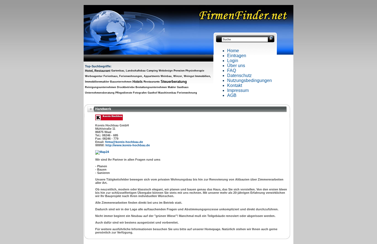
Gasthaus (183, 87)
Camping (152, 70)
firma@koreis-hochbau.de (124, 142)
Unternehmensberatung (100, 92)
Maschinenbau (167, 92)
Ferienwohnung (187, 92)
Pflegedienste (123, 92)
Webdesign (166, 70)
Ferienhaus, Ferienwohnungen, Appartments (131, 76)
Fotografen (140, 92)
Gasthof (152, 92)
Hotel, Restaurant (97, 70)
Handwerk (103, 109)
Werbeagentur (94, 76)
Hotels (137, 82)
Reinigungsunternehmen (100, 87)
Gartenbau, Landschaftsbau (128, 70)
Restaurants (152, 81)
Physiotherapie (194, 70)
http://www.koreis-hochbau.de (127, 145)
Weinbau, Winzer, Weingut (177, 76)
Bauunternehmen (121, 81)
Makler (172, 87)
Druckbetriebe (126, 87)
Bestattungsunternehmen (151, 87)
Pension (179, 70)
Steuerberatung (174, 81)
